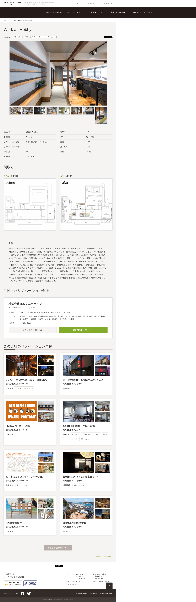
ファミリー (51, 37)
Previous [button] (6, 80)
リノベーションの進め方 (59, 20)
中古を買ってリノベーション (34, 37)
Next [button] (110, 80)
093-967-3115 (25, 323)
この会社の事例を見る (58, 548)
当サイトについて (94, 3)
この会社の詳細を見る (32, 330)
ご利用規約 (93, 594)
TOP (5, 20)
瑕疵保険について (98, 12)
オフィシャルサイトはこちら (20, 308)
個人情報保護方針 (81, 594)
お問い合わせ (108, 3)
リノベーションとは (57, 16)
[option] (58, 73)
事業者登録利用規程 (106, 594)
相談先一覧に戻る (103, 556)
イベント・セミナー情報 (142, 12)
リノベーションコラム (76, 12)
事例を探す (121, 16)
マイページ (80, 3)
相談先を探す (121, 20)
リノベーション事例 (14, 20)
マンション (17, 37)
